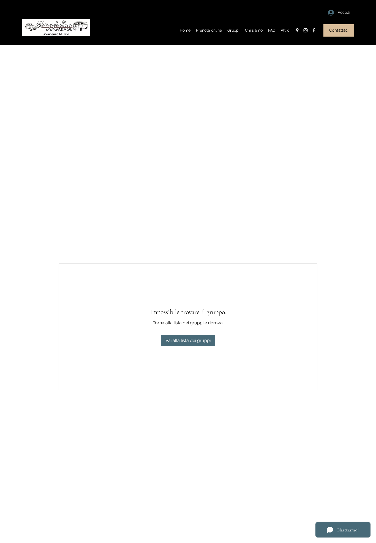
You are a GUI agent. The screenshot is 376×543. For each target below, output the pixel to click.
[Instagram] (305, 30)
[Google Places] (297, 30)
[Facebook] (314, 30)
